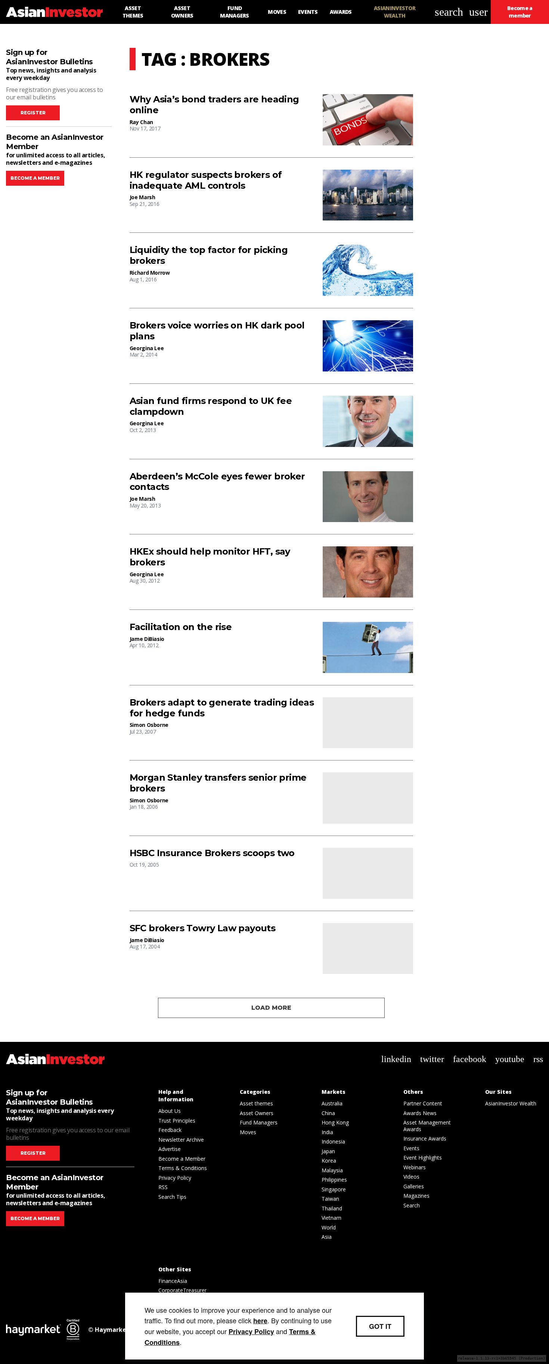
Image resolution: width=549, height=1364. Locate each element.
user (478, 12)
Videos (411, 1176)
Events (411, 1148)
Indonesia (333, 1141)
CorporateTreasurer (182, 1290)
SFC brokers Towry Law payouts (203, 928)
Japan (328, 1151)
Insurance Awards (424, 1138)
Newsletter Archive (181, 1139)
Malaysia (332, 1170)
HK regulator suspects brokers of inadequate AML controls (206, 180)
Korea (329, 1160)
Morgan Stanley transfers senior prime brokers (218, 783)
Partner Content (422, 1103)
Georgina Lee (147, 348)
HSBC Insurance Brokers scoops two (212, 853)
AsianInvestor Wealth (510, 1103)
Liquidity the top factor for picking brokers (209, 255)
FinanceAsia (172, 1280)
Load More (271, 1007)
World (329, 1227)
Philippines (334, 1179)
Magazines (416, 1195)
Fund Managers (258, 1122)
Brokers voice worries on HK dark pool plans (217, 331)
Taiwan (330, 1198)
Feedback (170, 1129)
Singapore (334, 1189)
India (327, 1132)
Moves (248, 1132)
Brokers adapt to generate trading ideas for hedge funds (222, 708)
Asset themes (256, 1103)
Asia (327, 1236)
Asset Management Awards (427, 1126)
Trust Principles (176, 1120)
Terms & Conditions (182, 1168)
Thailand (332, 1208)
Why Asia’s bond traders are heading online (214, 104)
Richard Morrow (150, 272)
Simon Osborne (149, 724)
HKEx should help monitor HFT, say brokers (210, 557)
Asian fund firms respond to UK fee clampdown (211, 406)
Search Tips (172, 1196)
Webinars (414, 1167)
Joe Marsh (142, 197)
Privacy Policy (174, 1177)
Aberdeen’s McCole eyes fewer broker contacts (217, 482)
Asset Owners (256, 1113)
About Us (169, 1110)
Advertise (169, 1148)
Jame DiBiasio (147, 638)
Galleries (413, 1186)
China (328, 1113)
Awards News (420, 1113)
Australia (332, 1103)
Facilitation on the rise (181, 627)
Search (411, 1205)
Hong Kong (335, 1122)
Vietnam (331, 1217)
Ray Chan (141, 122)
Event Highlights (422, 1157)
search (449, 12)
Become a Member (181, 1158)
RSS (163, 1187)
